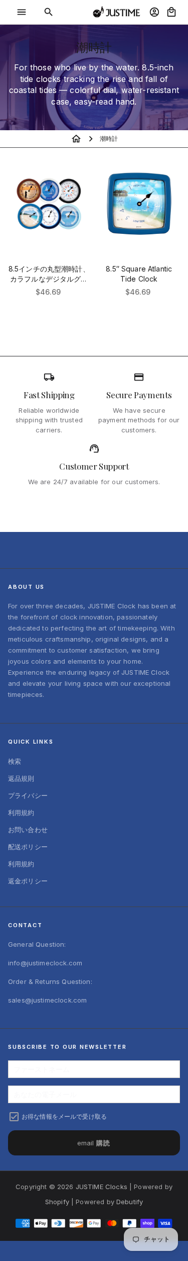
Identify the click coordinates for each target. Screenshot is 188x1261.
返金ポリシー (28, 881)
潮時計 (109, 138)
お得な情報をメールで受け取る (64, 1116)
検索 (14, 761)
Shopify (57, 1202)
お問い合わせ (28, 830)
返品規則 (21, 778)
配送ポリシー (28, 847)
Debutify (129, 1202)
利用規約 (21, 812)
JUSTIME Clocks (101, 1187)
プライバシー (28, 795)
